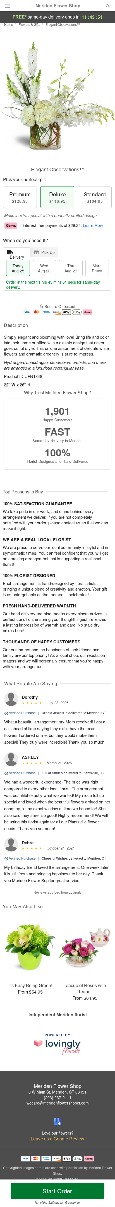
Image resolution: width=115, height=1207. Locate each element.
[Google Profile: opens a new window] (57, 1122)
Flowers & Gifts (29, 24)
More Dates (97, 268)
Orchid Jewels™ (55, 712)
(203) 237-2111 (57, 1097)
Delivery (17, 255)
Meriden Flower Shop (57, 5)
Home (8, 24)
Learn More (93, 225)
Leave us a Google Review (57, 1139)
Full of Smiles (52, 772)
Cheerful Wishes (55, 858)
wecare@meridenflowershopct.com (58, 1103)
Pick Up (48, 252)
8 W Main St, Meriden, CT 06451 (57, 1092)
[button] (103, 1194)
